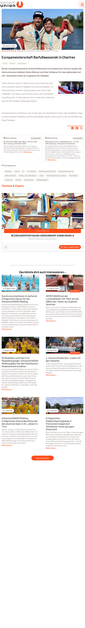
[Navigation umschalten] (82, 4)
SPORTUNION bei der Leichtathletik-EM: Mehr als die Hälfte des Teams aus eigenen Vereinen (62, 300)
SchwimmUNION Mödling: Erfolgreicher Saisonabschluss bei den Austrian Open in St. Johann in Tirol (20, 422)
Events (19, 51)
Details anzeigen (69, 247)
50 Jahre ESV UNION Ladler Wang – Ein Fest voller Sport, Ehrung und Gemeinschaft (20, 143)
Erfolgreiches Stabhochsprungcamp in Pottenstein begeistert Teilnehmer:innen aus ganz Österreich (60, 424)
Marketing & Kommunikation (56, 175)
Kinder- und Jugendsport (27, 175)
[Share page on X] (81, 128)
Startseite (5, 51)
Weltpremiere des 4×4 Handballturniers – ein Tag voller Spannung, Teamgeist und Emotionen (61, 143)
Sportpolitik (73, 175)
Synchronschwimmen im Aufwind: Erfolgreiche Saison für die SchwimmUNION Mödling (20, 298)
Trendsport (9, 180)
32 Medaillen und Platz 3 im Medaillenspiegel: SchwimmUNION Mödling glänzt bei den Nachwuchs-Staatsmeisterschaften (20, 362)
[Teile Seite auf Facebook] (77, 128)
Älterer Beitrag (52, 138)
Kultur (42, 175)
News (12, 51)
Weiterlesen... (52, 160)
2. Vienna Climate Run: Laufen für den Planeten (63, 359)
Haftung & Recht (10, 175)
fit (23, 171)
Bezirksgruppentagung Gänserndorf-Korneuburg (41, 235)
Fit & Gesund (31, 171)
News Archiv (42, 458)
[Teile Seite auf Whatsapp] (72, 128)
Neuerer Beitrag (10, 138)
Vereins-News (22, 63)
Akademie (8, 171)
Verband (12, 63)
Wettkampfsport (42, 180)
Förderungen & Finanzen (47, 171)
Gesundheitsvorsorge (66, 171)
